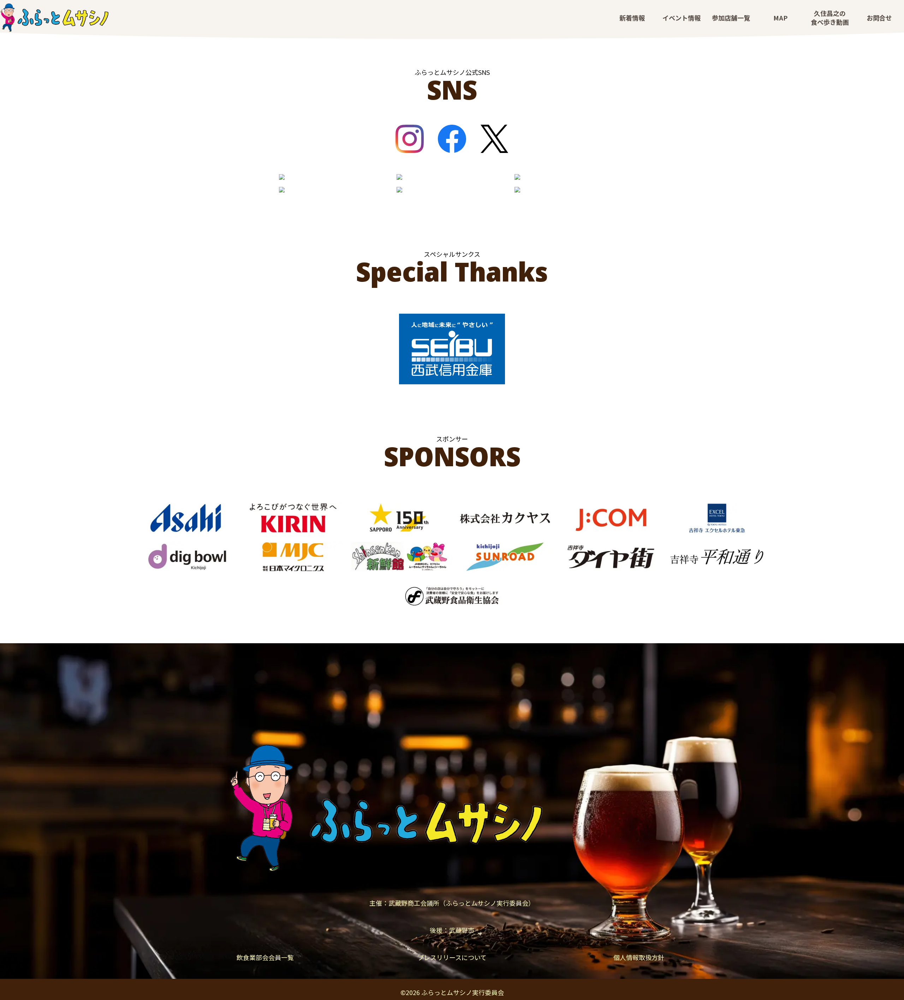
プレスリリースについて (452, 957)
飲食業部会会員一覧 (265, 957)
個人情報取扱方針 (638, 957)
